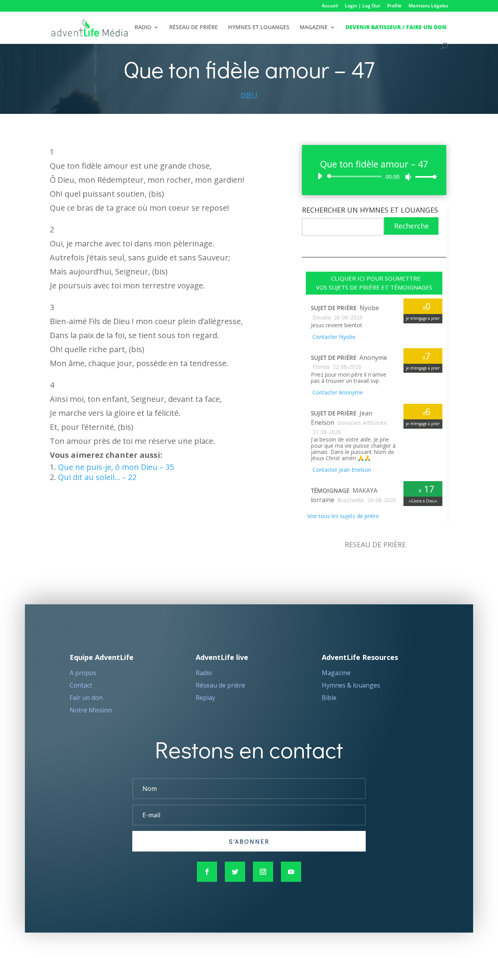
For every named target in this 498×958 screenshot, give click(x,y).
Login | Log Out (362, 6)
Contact (81, 685)
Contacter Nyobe (333, 336)
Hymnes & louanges (351, 685)
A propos (83, 672)
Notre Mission (91, 710)
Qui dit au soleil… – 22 (97, 477)
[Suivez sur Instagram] (263, 872)
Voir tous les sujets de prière (342, 516)
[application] (374, 176)
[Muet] (408, 176)
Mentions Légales (428, 6)
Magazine (336, 672)
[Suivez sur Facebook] (207, 872)
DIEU (249, 95)
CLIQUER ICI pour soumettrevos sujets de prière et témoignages (374, 282)
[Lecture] (320, 176)
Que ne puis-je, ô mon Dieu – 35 (116, 467)
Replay (205, 697)
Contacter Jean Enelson (341, 469)
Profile (394, 6)
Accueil (330, 6)
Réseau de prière (220, 685)
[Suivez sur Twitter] (235, 872)
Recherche (411, 225)
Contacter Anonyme (337, 392)
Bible (329, 697)
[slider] (424, 176)
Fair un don (86, 697)
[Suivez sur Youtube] (291, 872)
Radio (204, 672)
